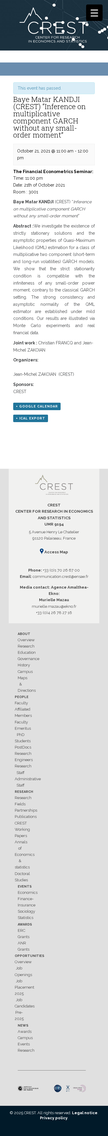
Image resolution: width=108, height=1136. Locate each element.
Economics (28, 892)
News (23, 1025)
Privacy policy (54, 1118)
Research (26, 646)
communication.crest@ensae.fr (60, 576)
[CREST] (53, 26)
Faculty (21, 703)
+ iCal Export (30, 418)
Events (25, 886)
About (24, 634)
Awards (25, 924)
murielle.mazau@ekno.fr (54, 606)
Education (27, 652)
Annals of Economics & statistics (24, 855)
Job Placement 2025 (24, 987)
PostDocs (23, 747)
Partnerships (26, 810)
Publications (26, 816)
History (24, 665)
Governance (28, 658)
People (21, 697)
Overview (26, 640)
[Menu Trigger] (94, 12)
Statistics (25, 917)
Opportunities (29, 956)
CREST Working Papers (22, 829)
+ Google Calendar (37, 406)
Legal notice (85, 1113)
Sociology (26, 911)
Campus (25, 671)
